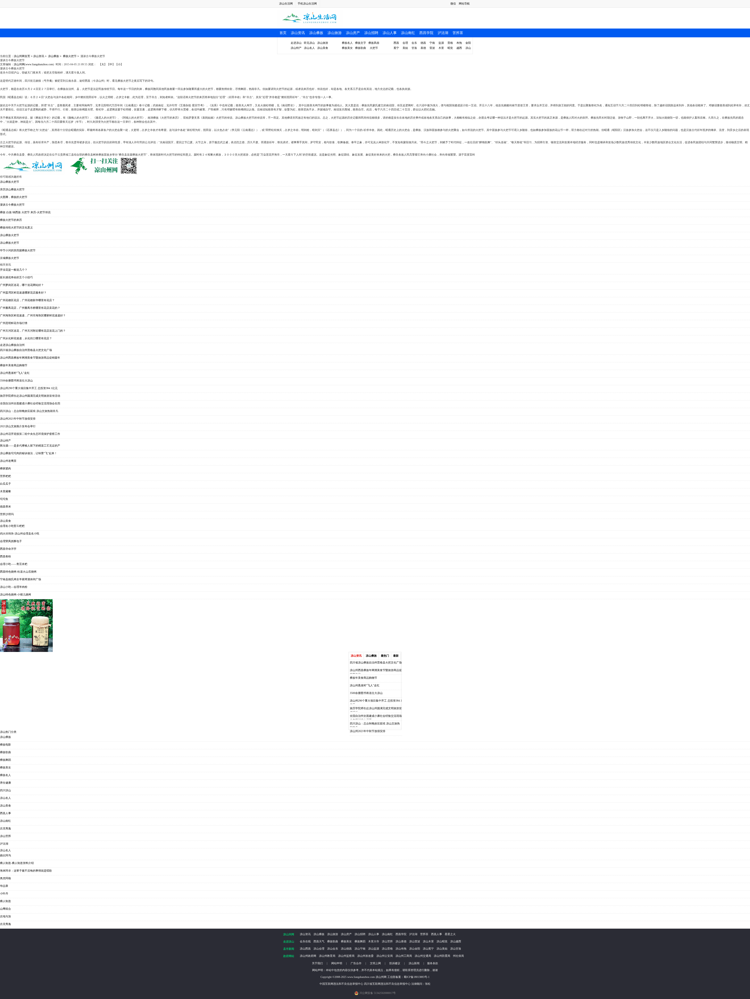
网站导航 (464, 3)
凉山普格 (387, 948)
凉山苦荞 (5, 836)
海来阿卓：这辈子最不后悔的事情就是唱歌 (26, 870)
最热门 (385, 655)
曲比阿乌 (5, 855)
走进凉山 (296, 42)
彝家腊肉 (5, 468)
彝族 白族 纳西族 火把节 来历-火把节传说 (25, 212)
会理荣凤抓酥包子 (11, 541)
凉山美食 (322, 48)
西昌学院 (426, 33)
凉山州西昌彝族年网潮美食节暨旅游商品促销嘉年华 (376, 671)
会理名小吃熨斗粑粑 (12, 526)
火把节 (374, 48)
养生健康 (5, 782)
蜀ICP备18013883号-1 (416, 977)
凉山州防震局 (442, 955)
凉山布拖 (401, 948)
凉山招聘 (371, 33)
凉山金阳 (414, 948)
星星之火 (450, 934)
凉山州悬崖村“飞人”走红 (15, 372)
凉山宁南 (359, 948)
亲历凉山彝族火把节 (12, 189)
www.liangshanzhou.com (39, 64)
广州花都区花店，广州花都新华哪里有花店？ (27, 300)
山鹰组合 (5, 908)
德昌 (423, 42)
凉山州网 (19, 64)
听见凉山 (309, 42)
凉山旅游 (335, 33)
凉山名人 (309, 48)
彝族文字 (360, 42)
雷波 (432, 48)
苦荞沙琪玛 (7, 514)
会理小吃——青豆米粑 (13, 564)
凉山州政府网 (308, 955)
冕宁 (396, 48)
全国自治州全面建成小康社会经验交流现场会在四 (30, 403)
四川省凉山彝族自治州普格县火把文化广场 (26, 350)
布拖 (459, 42)
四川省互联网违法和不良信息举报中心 (387, 983)
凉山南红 (408, 33)
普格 (450, 42)
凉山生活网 (286, 3)
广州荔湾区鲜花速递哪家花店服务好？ (23, 292)
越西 (459, 48)
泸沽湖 (443, 33)
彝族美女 (347, 48)
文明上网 (375, 963)
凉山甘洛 (455, 948)
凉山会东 (332, 948)
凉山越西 (455, 941)
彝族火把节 (70, 56)
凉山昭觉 (442, 941)
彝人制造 (5, 901)
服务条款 (432, 963)
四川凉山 (5, 790)
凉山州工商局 (404, 955)
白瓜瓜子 (5, 483)
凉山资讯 (298, 33)
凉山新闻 (414, 963)
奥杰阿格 (5, 878)
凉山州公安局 (384, 955)
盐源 (441, 42)
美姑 (405, 48)
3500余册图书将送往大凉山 (16, 380)
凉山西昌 (305, 948)
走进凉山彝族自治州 (12, 345)
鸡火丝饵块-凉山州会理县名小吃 (19, 533)
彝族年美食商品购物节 (13, 365)
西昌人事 (5, 813)
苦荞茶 (458, 33)
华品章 (4, 885)
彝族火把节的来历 (11, 219)
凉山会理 (318, 948)
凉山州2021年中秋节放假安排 (18, 418)
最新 (396, 655)
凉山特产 (296, 48)
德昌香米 (5, 506)
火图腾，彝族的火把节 (13, 197)
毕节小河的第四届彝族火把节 (18, 250)
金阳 (468, 42)
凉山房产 (353, 33)
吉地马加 (5, 916)
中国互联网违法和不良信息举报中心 (341, 983)
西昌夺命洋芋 (8, 548)
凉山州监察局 (346, 955)
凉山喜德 (401, 941)
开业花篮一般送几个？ (13, 269)
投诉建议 (394, 963)
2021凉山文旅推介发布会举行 (18, 426)
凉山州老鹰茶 (8, 460)
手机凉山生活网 (307, 3)
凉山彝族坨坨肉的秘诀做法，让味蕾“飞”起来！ (28, 453)
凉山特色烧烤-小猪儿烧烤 (15, 594)
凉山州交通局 (423, 955)
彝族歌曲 (360, 48)
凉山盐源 (373, 948)
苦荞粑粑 (5, 476)
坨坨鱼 (4, 499)
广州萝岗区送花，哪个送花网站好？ (22, 285)
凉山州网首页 (22, 56)
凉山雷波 (414, 941)
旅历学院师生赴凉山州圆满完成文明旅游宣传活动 (30, 395)
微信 (453, 3)
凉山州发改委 (365, 955)
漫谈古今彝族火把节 (12, 204)
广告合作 (356, 963)
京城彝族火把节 (9, 258)
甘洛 (414, 48)
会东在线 (305, 941)
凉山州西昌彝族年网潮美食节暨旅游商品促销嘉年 (30, 357)
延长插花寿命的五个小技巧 (16, 277)
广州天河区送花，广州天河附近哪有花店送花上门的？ (33, 330)
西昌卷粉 (5, 556)
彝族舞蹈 (5, 759)
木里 (441, 48)
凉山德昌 (346, 948)
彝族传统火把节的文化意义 (16, 227)
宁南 (432, 42)
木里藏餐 (5, 491)
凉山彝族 (316, 33)
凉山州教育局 (327, 955)
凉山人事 (390, 33)
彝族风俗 (373, 42)
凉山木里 (428, 941)
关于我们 (317, 963)
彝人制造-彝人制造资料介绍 (17, 863)
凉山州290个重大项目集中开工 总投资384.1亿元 (29, 388)
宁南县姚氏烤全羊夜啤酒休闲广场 (20, 579)
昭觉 (450, 48)
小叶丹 (4, 893)
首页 (283, 33)
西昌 (396, 42)
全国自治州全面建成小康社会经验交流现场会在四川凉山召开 (376, 716)
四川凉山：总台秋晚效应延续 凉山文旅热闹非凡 (29, 411)
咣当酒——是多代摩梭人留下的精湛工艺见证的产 (30, 445)
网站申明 (336, 963)
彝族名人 (347, 42)
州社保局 (458, 955)
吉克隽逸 (5, 828)
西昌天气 (318, 941)
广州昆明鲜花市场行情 (13, 323)
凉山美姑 (442, 948)
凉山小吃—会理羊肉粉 (13, 586)
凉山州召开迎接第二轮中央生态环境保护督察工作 (30, 433)
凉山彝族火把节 (9, 181)
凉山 (468, 48)
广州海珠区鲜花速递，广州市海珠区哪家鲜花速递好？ (33, 315)
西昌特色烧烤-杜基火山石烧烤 (18, 571)
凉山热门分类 (8, 731)
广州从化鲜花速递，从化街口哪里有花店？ (26, 338)
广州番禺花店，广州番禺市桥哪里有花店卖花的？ (30, 307)
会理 (405, 42)
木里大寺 (373, 941)
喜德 (423, 48)
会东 (414, 42)
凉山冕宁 (428, 948)
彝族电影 (5, 744)
